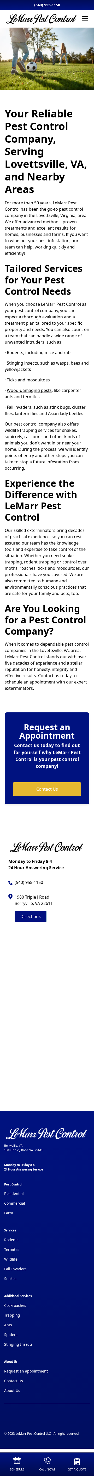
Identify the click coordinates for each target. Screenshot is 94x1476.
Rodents (11, 1239)
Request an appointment (26, 1371)
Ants (8, 1324)
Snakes (10, 1278)
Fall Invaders (15, 1268)
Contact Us (47, 789)
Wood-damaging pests (29, 390)
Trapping (12, 1315)
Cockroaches (15, 1305)
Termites (11, 1249)
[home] (42, 18)
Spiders (10, 1334)
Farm (8, 1212)
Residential (14, 1193)
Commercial (14, 1203)
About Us (12, 1390)
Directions (30, 916)
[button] (84, 18)
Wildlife (10, 1259)
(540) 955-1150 (47, 4)
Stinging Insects (18, 1344)
